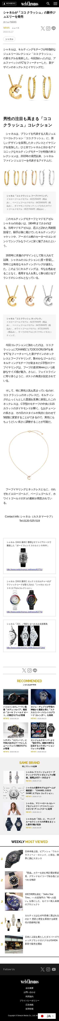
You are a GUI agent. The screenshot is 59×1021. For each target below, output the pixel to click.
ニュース (15, 28)
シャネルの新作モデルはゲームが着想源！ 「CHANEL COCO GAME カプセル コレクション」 (40, 790)
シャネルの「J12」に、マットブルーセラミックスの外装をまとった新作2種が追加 (40, 822)
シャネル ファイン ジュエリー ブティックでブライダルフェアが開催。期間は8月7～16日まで (40, 775)
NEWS (13, 22)
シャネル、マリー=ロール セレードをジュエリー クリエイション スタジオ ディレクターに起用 (40, 806)
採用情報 (29, 1009)
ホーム (6, 22)
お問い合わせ (29, 992)
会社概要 (29, 988)
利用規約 (29, 996)
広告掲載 (29, 1005)
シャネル (9, 39)
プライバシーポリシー (29, 1000)
